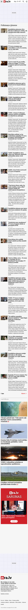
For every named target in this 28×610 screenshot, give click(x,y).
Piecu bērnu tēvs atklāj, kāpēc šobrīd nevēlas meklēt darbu (17, 241)
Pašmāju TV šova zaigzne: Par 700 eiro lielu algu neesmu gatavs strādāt (17, 376)
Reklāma (6, 600)
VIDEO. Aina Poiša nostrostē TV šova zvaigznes (17, 170)
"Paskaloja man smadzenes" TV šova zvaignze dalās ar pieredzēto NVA (17, 224)
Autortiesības (12, 602)
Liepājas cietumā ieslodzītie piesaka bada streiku (11, 483)
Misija (10, 600)
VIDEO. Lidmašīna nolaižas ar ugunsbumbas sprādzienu (12, 463)
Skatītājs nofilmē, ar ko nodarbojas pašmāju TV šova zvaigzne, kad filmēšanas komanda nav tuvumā (17, 137)
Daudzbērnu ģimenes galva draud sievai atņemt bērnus (17, 84)
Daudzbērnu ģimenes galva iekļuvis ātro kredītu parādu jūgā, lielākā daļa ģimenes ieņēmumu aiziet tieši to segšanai (17, 281)
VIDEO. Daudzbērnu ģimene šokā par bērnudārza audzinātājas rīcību (16, 98)
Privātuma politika (15, 600)
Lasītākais (5, 399)
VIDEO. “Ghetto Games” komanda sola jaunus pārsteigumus (13, 516)
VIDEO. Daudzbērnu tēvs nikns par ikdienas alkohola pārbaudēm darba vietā (17, 154)
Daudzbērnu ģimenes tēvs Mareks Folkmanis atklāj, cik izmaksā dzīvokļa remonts (17, 30)
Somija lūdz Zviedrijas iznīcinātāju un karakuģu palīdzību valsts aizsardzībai (14, 441)
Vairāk (14, 521)
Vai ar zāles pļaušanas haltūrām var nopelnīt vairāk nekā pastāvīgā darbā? (17, 338)
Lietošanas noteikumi (5, 602)
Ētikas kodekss (18, 602)
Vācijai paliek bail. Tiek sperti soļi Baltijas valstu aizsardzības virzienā (13, 419)
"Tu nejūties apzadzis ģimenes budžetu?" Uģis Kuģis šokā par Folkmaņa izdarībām (17, 319)
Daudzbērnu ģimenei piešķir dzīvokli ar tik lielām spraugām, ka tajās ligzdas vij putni (17, 356)
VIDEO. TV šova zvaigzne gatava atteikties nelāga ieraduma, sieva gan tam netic (16, 300)
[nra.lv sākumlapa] (7, 1)
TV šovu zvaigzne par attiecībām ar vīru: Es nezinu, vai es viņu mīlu (17, 47)
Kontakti (2, 604)
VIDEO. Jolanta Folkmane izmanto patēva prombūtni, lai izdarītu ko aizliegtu (17, 114)
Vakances (24, 602)
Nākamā (24, 394)
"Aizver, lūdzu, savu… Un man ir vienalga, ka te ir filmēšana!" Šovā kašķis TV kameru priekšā (17, 260)
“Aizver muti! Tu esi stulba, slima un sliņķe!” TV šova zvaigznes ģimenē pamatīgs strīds (17, 64)
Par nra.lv (2, 600)
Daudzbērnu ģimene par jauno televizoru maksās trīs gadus (17, 209)
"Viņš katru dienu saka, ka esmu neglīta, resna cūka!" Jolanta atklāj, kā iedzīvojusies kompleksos (16, 188)
